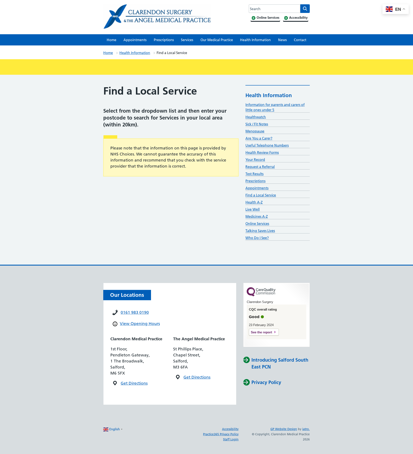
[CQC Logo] (261, 295)
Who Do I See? (257, 238)
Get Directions (134, 383)
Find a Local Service (260, 195)
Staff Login (231, 439)
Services (187, 40)
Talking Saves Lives (260, 231)
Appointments (134, 40)
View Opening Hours (140, 323)
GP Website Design (283, 429)
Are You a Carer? (258, 138)
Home (111, 40)
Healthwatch (255, 117)
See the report (261, 332)
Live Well (252, 209)
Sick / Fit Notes (256, 124)
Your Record (255, 159)
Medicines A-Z (256, 216)
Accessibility (230, 429)
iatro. (306, 429)
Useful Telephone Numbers (267, 145)
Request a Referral (260, 167)
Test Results (254, 174)
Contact (300, 40)
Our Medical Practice (216, 40)
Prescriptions (164, 40)
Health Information (255, 40)
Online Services (257, 223)
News (282, 40)
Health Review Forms (262, 152)
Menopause (254, 131)
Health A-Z (254, 202)
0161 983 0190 (135, 312)
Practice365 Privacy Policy (221, 434)
